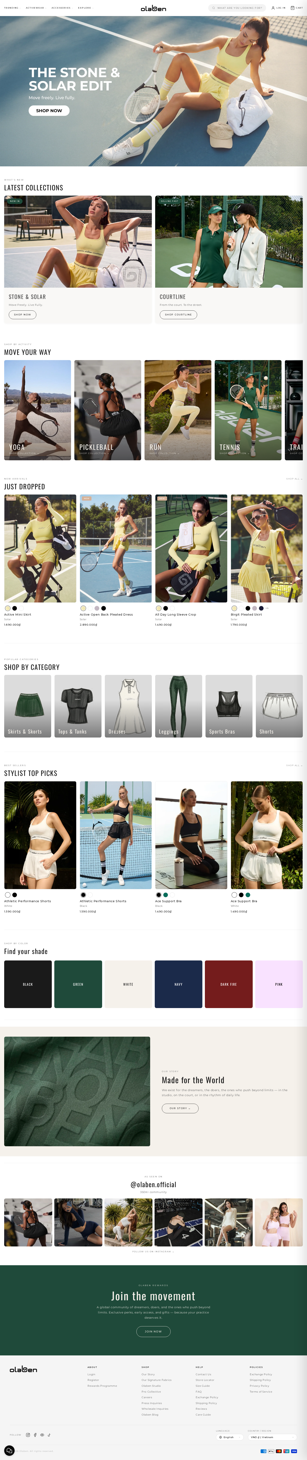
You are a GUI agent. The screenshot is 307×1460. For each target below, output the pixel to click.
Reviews (201, 1408)
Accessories (61, 7)
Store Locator (205, 1380)
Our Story (148, 1374)
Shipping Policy (206, 1403)
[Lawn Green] (165, 894)
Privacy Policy (259, 1385)
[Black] (14, 608)
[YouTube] (42, 1435)
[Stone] (96, 608)
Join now (153, 1331)
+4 (267, 608)
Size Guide (203, 1385)
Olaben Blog (150, 1414)
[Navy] (261, 608)
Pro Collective (151, 1391)
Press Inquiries (152, 1403)
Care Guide (203, 1414)
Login (91, 1374)
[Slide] (153, 91)
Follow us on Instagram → (153, 1251)
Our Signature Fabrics (157, 1380)
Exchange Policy (207, 1397)
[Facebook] (35, 1435)
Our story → (180, 1108)
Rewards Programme (102, 1385)
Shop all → (294, 478)
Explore (84, 7)
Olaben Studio (151, 1385)
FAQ (199, 1391)
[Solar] (7, 608)
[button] (297, 8)
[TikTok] (49, 1435)
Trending (11, 7)
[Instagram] (28, 1435)
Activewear (35, 7)
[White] (21, 608)
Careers (147, 1397)
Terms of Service (261, 1391)
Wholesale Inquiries (155, 1408)
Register (93, 1380)
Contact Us (203, 1374)
